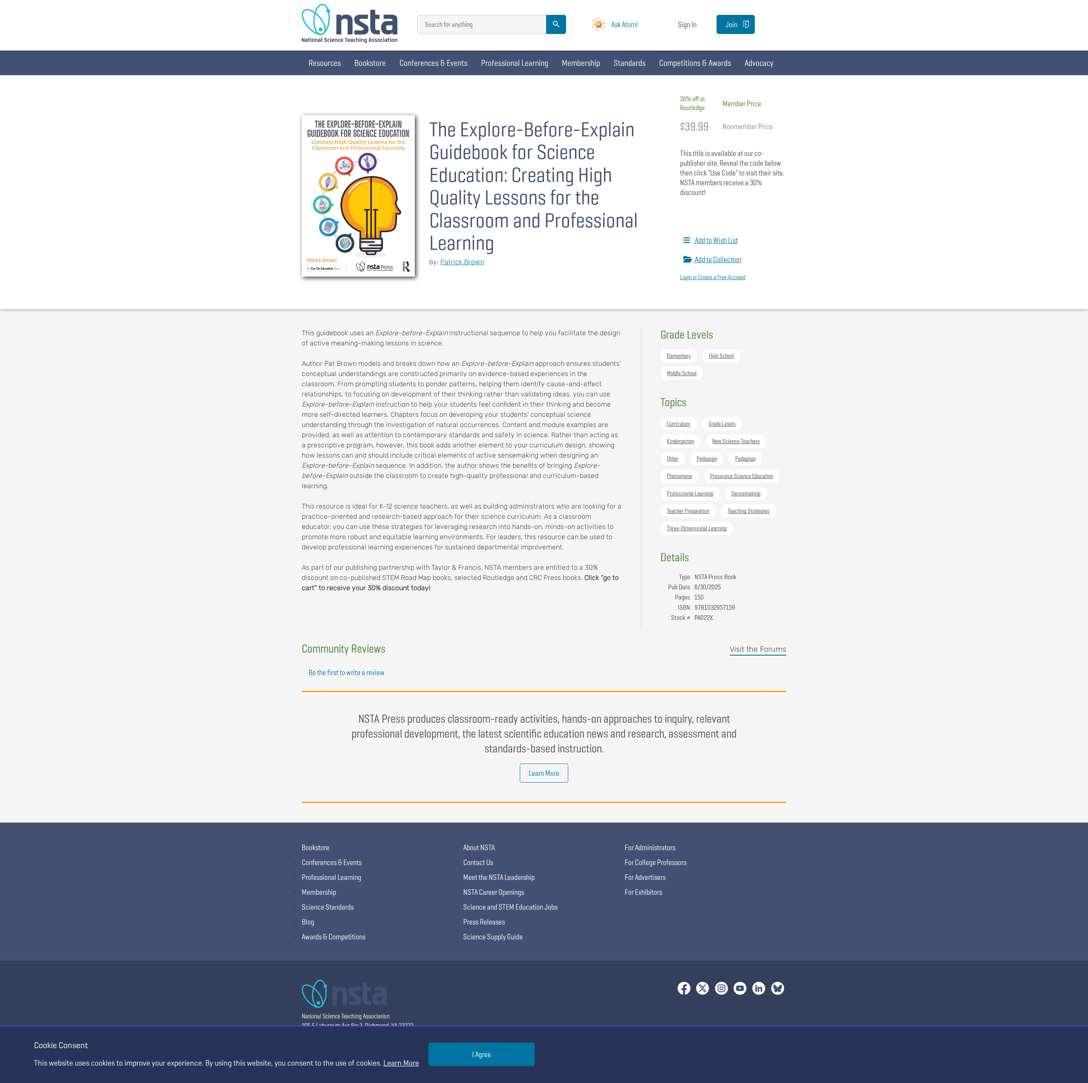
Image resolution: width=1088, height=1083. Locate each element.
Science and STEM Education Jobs (510, 907)
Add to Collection (717, 259)
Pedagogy (707, 458)
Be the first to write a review (347, 672)
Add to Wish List (716, 240)
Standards (630, 62)
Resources (325, 62)
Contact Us (478, 862)
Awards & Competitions (334, 937)
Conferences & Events (434, 62)
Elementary (679, 355)
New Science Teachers (736, 441)
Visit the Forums (758, 649)
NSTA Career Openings (493, 892)
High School (721, 355)
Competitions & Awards (695, 62)
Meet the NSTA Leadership (499, 877)
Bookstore (370, 62)
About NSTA (479, 847)
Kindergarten (680, 441)
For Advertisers (645, 877)
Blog (308, 922)
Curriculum (678, 423)
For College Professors (655, 862)
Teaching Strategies (749, 511)
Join (731, 24)
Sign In (687, 24)
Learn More (544, 773)
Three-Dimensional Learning (697, 528)
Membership (581, 62)
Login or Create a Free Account (712, 277)
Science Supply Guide (493, 937)
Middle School (682, 373)
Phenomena (679, 476)
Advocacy (759, 62)
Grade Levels (722, 423)
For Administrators (650, 847)
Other (672, 458)
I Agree (481, 1054)
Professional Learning (514, 62)
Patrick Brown (462, 262)
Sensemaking (745, 493)
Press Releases (484, 922)
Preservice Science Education (741, 476)
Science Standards (328, 907)
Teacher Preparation (688, 511)
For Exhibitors (643, 892)
